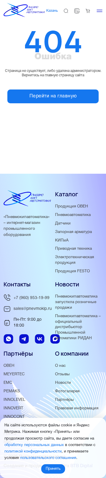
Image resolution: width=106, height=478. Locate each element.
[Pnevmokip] (24, 16)
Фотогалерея (67, 391)
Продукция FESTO (72, 271)
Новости (63, 383)
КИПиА (62, 240)
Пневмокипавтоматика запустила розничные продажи (76, 302)
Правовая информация (76, 408)
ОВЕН (9, 366)
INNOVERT (13, 408)
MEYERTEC (14, 374)
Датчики (63, 223)
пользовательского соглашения (48, 458)
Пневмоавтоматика (73, 215)
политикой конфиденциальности (33, 451)
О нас (60, 366)
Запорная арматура (73, 232)
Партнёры (64, 400)
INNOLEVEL (14, 400)
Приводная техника (73, 249)
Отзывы (62, 374)
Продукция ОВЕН (71, 206)
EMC (8, 383)
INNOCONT (14, 417)
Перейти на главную (53, 96)
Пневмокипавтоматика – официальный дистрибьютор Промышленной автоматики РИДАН (78, 327)
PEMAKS (12, 391)
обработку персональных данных (34, 445)
